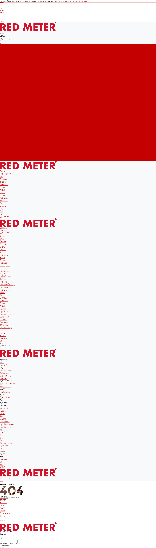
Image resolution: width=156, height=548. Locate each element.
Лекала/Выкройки (3, 77)
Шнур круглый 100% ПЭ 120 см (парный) (6, 144)
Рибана (1, 51)
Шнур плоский (2, 132)
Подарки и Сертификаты (4, 139)
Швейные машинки (3, 117)
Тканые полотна (2, 53)
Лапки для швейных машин (4, 72)
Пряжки (1, 147)
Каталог (1, 502)
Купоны (1, 78)
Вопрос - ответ (2, 511)
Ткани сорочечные (3, 181)
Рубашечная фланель (3, 114)
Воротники (2, 65)
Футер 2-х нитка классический (4, 91)
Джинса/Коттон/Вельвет (4, 110)
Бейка (1, 71)
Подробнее (5, 2)
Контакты (1, 160)
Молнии (1, 141)
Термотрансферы (2, 64)
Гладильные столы (3, 62)
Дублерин (1, 140)
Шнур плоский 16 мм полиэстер (5, 128)
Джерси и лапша (2, 52)
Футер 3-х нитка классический (4, 94)
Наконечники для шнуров (4, 146)
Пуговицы (1, 68)
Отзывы (1, 82)
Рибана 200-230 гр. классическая (5, 107)
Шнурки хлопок (2, 67)
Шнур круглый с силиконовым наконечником (7, 131)
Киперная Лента (2, 123)
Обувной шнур (2, 143)
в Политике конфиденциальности (82, 1)
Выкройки (1, 153)
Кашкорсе (1, 103)
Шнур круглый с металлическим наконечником (7, 129)
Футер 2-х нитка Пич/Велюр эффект (5, 93)
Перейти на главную (3, 499)
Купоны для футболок (3, 79)
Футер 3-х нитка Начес (3, 48)
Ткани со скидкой (3, 148)
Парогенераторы (2, 120)
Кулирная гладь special (3, 90)
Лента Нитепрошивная (3, 70)
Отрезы (1, 73)
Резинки (1, 66)
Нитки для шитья (2, 145)
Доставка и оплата (3, 509)
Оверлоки (1, 60)
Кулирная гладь (2, 74)
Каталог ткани (2, 269)
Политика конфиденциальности (5, 216)
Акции (1, 156)
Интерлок (1, 50)
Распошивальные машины (4, 59)
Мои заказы (2, 515)
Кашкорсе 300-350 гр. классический (5, 104)
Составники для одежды (4, 142)
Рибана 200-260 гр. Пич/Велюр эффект (6, 108)
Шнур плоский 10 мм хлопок (4, 317)
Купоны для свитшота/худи (4, 80)
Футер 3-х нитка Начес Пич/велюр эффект (6, 49)
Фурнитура (2, 63)
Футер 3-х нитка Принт (3, 96)
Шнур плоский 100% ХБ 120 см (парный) (6, 328)
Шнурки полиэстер (3, 125)
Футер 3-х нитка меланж (3, 95)
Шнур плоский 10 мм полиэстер (5, 127)
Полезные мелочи (3, 136)
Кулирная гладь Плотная (4, 89)
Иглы (1, 69)
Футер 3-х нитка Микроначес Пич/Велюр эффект (7, 285)
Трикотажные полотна (3, 45)
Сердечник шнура (3, 309)
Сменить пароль (2, 516)
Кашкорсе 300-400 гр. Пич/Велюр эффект (6, 105)
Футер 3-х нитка (2, 47)
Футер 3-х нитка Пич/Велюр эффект (5, 97)
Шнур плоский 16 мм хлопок (4, 133)
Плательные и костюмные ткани (5, 54)
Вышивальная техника (3, 61)
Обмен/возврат (2, 510)
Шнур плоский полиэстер (4, 126)
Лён (1, 55)
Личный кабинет (2, 514)
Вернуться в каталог (3, 500)
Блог (1, 159)
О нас (1, 157)
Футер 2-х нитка (2, 46)
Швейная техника (3, 58)
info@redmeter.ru (2, 467)
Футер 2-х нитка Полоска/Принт (5, 92)
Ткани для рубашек (3, 56)
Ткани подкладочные (3, 57)
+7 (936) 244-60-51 (2, 466)
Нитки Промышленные (3, 205)
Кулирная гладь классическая (4, 88)
